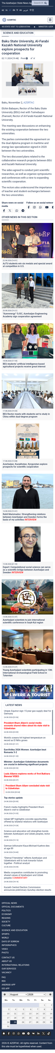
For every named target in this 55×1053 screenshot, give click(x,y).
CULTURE (6, 925)
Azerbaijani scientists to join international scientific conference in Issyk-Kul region (24, 621)
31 (8, 1026)
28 (37, 1022)
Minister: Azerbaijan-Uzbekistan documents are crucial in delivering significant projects (26, 763)
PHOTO (5, 952)
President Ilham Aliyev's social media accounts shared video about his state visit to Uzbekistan (27, 726)
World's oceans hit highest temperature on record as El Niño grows (25, 739)
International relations (15, 965)
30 (51, 1022)
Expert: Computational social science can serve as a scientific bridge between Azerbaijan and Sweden (26, 570)
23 (51, 1018)
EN (10, 10)
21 (37, 1018)
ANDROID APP (8, 984)
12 (23, 1013)
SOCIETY (6, 921)
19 (23, 1018)
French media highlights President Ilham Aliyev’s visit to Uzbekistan (24, 808)
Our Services (9, 968)
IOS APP (5, 988)
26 (23, 1022)
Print (23, 58)
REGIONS (6, 918)
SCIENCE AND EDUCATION (18, 32)
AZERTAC (28, 102)
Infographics (9, 945)
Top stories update (13, 797)
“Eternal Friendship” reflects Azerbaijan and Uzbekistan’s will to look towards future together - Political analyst (25, 861)
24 (8, 1022)
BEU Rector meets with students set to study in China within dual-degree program (26, 415)
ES (20, 10)
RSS (4, 981)
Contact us (8, 957)
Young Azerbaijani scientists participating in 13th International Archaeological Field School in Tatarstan (27, 673)
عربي (25, 10)
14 (37, 1013)
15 (44, 1013)
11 (15, 1013)
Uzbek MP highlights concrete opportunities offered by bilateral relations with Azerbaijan (26, 820)
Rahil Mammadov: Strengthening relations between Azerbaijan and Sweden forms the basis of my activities (25, 517)
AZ (3, 10)
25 (15, 1022)
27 (30, 1022)
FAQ (4, 977)
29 (44, 1022)
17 (8, 1018)
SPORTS (5, 934)
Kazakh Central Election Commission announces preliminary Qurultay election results (27, 888)
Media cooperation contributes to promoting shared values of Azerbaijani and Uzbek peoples (26, 875)
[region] (28, 801)
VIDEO (5, 949)
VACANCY (6, 972)
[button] (27, 74)
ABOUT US (7, 961)
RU (6, 10)
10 (8, 1013)
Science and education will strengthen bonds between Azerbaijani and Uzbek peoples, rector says (27, 834)
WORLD (5, 937)
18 (15, 1018)
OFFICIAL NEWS (9, 903)
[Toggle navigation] (49, 20)
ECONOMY (7, 914)
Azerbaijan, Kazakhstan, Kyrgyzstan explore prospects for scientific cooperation (25, 465)
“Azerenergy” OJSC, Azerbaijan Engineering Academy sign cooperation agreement (25, 315)
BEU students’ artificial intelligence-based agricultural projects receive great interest (24, 365)
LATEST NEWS (14, 705)
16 (51, 1013)
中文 (32, 10)
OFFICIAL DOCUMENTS (13, 907)
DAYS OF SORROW (10, 941)
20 (30, 1018)
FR (17, 10)
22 (44, 1018)
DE (14, 10)
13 (30, 1013)
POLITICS (6, 910)
